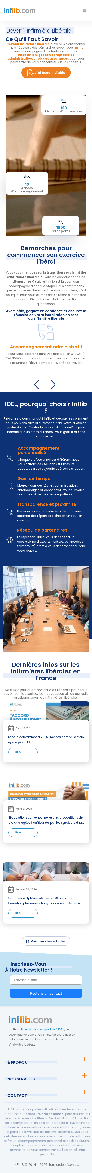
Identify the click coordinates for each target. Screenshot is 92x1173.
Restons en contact (46, 993)
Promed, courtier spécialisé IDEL (42, 1029)
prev (38, 384)
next (54, 384)
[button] (84, 10)
